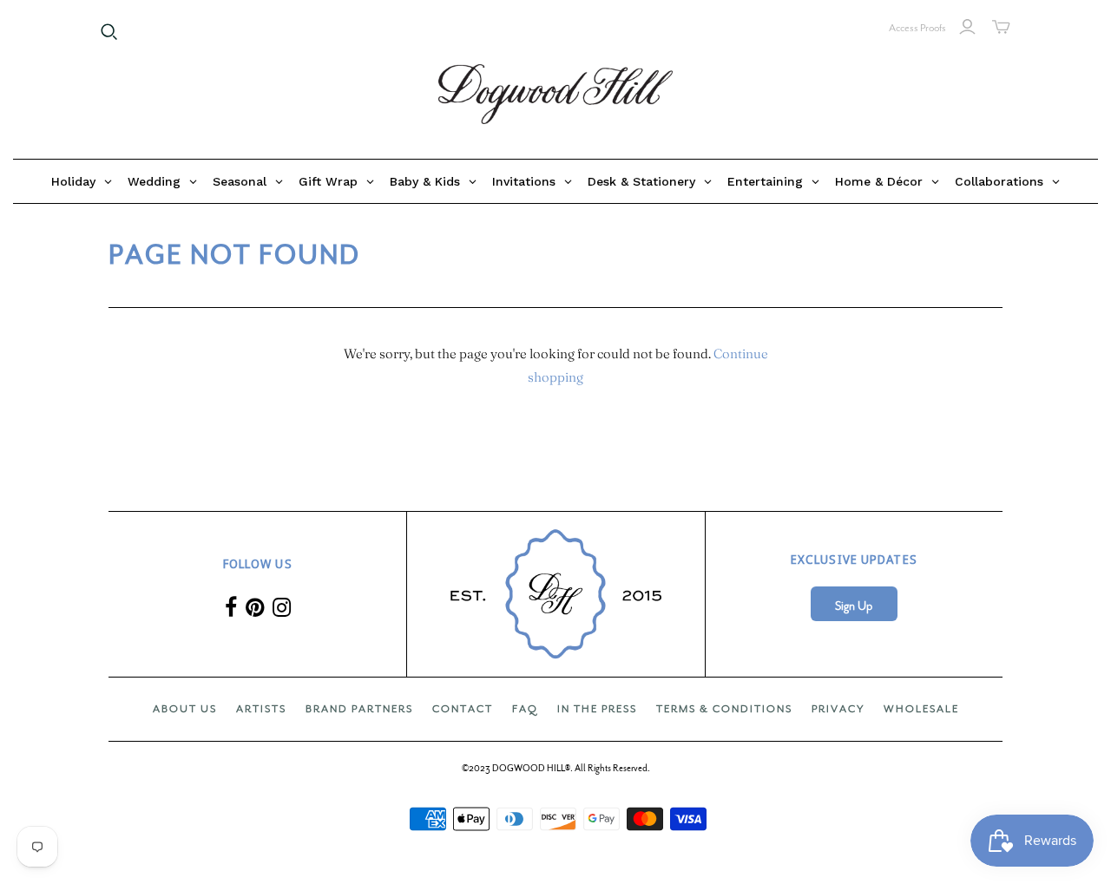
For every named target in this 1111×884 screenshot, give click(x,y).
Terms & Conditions (724, 709)
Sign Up (853, 606)
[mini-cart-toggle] (1001, 26)
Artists (261, 709)
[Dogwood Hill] (555, 94)
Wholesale (921, 709)
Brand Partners (359, 709)
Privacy (838, 709)
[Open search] (109, 32)
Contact (462, 709)
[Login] (967, 26)
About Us (185, 709)
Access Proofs (917, 28)
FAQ (525, 709)
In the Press (597, 709)
